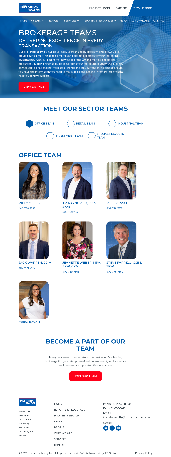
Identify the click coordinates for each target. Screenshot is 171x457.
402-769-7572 (27, 268)
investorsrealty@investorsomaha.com (127, 417)
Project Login (99, 8)
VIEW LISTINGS (34, 86)
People (52, 20)
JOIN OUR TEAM (85, 376)
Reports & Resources (98, 20)
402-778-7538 (70, 211)
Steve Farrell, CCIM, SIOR (124, 264)
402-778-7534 (114, 208)
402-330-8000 (122, 403)
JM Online (111, 453)
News (124, 20)
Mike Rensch (117, 203)
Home (58, 403)
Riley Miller (30, 203)
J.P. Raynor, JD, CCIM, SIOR (79, 204)
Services (70, 20)
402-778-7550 (114, 271)
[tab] (44, 124)
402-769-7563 (70, 271)
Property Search (31, 20)
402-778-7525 (27, 208)
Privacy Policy (143, 453)
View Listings (142, 8)
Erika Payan (29, 322)
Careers (121, 8)
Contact (159, 20)
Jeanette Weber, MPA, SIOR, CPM (81, 264)
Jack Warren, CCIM (35, 262)
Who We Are (141, 20)
